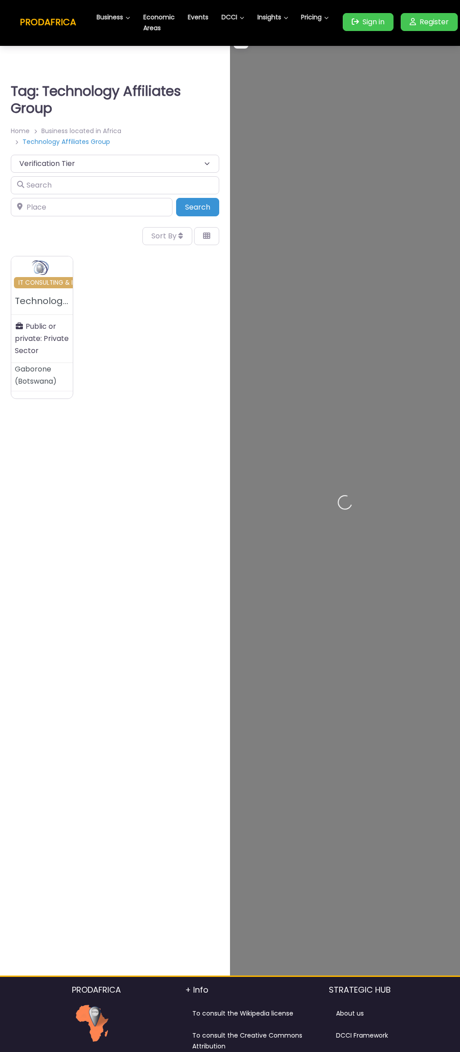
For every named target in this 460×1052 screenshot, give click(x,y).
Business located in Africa (81, 130)
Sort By (164, 236)
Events (198, 17)
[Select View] (206, 236)
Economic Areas (159, 22)
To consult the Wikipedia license (242, 1013)
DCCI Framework (362, 1035)
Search (202, 206)
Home (20, 130)
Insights (269, 17)
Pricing (311, 17)
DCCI (229, 17)
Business (110, 17)
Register (434, 22)
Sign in (374, 22)
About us (350, 1013)
